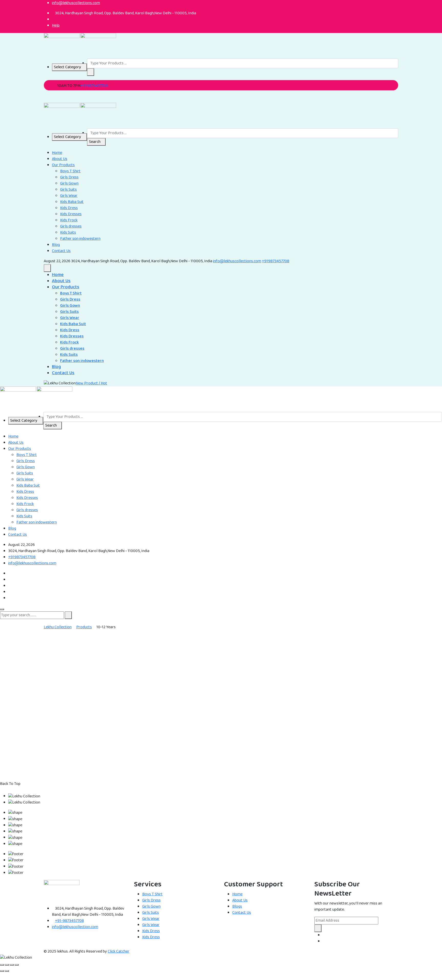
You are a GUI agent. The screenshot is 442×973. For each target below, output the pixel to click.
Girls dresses (71, 226)
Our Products (63, 165)
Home (57, 153)
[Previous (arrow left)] (2, 971)
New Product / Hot (91, 383)
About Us (59, 159)
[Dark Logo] (62, 45)
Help (56, 25)
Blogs (237, 906)
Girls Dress (69, 177)
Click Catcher (118, 951)
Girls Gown (69, 183)
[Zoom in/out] (2, 965)
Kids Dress (69, 208)
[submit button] (68, 615)
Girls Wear (69, 195)
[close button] (2, 609)
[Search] (45, 99)
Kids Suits (68, 232)
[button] (90, 72)
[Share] (12, 965)
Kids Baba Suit (72, 202)
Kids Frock (69, 220)
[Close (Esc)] (17, 965)
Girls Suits (68, 189)
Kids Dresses (71, 214)
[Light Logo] (98, 45)
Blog (56, 245)
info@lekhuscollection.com (75, 927)
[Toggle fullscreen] (7, 965)
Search (95, 142)
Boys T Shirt (70, 171)
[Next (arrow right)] (7, 971)
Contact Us (61, 251)
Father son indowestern (80, 238)
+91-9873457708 (69, 921)
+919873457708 (94, 86)
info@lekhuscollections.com (237, 261)
